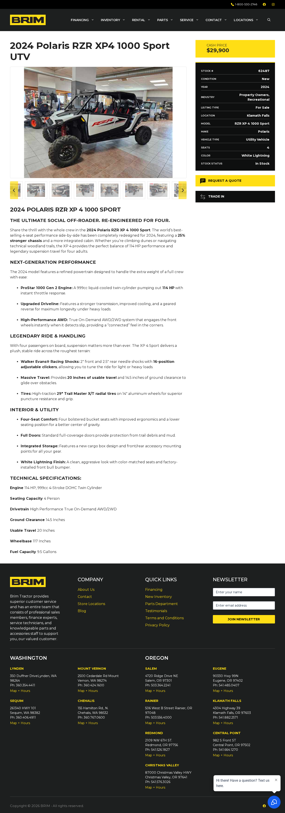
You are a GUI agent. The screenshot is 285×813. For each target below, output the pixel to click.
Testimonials (156, 611)
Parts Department (161, 604)
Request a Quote (224, 181)
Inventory (110, 20)
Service (186, 20)
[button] (269, 20)
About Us (86, 589)
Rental (138, 20)
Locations (243, 20)
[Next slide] (183, 190)
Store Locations (91, 604)
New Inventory (158, 597)
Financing (80, 20)
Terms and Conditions (164, 618)
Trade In (216, 196)
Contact (214, 20)
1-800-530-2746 (246, 4)
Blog (82, 611)
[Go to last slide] (14, 190)
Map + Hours (20, 691)
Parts (162, 20)
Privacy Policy (157, 625)
